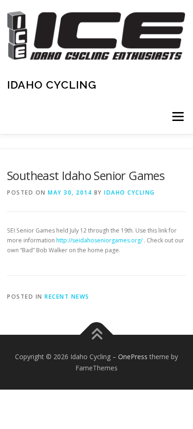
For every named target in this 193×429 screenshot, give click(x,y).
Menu (177, 116)
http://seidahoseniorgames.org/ (99, 240)
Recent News (67, 297)
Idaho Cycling (51, 84)
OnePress (133, 356)
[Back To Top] (96, 335)
